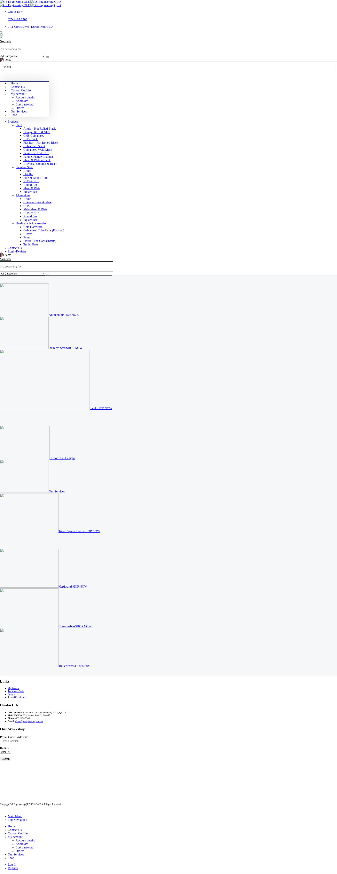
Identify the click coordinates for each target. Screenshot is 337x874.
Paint (26, 237)
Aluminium (23, 195)
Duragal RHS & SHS (36, 132)
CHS (26, 205)
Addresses (22, 101)
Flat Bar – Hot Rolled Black (40, 142)
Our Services (19, 111)
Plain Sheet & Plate (35, 209)
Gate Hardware (32, 226)
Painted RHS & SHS (36, 153)
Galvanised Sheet (34, 146)
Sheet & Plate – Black (37, 160)
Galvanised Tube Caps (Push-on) (43, 230)
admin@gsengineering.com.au (29, 721)
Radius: (4, 748)
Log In (12, 864)
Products (13, 121)
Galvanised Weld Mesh (37, 149)
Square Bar (30, 191)
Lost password (25, 104)
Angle (27, 170)
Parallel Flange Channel (38, 156)
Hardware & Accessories (31, 223)
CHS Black (30, 139)
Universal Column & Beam (40, 163)
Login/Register (17, 251)
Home (14, 83)
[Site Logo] (30, 1)
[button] (5, 41)
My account (18, 94)
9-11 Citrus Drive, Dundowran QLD (30, 26)
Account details (25, 97)
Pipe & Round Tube (35, 177)
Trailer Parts (30, 244)
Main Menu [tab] (15, 816)
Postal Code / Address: (14, 737)
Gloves (27, 234)
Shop (14, 115)
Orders (20, 108)
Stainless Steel (24, 167)
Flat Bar (28, 174)
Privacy (11, 694)
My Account (13, 688)
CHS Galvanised (33, 135)
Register (13, 868)
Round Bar (30, 184)
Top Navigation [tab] (17, 819)
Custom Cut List (21, 90)
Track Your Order (16, 691)
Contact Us (18, 87)
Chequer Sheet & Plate (37, 202)
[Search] (47, 57)
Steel (19, 125)
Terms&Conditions (16, 697)
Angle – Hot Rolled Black (39, 128)
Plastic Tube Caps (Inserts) (39, 241)
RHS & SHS (31, 181)
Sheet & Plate (31, 188)
